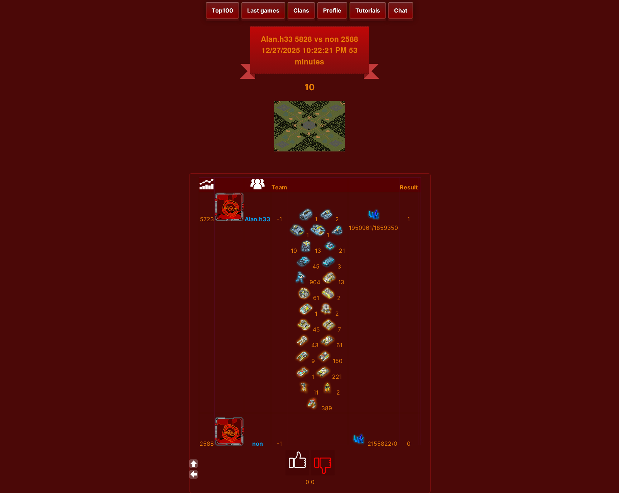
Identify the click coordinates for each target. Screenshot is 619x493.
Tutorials (367, 10)
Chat (400, 10)
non (257, 443)
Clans (301, 10)
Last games (263, 10)
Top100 (222, 10)
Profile (332, 10)
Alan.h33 (257, 219)
